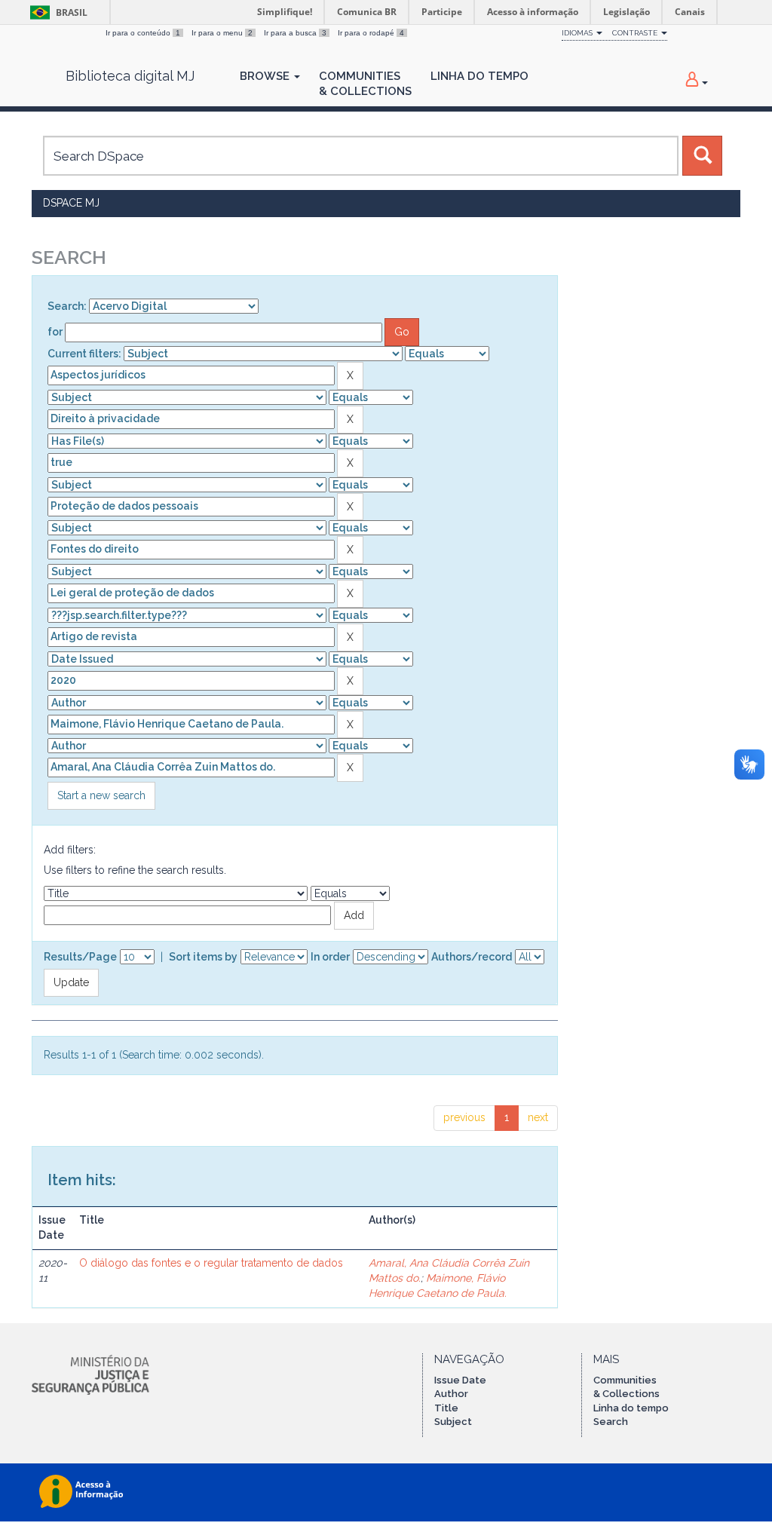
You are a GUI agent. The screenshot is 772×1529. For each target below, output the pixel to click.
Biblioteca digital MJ (130, 76)
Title (446, 1408)
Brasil (56, 12)
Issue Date (460, 1380)
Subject (453, 1421)
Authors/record (471, 957)
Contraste (636, 33)
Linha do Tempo (479, 76)
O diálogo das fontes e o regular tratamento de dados (211, 1263)
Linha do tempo (631, 1408)
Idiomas (578, 33)
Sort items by (203, 957)
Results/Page (80, 957)
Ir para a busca (295, 33)
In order (330, 957)
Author (451, 1393)
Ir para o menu (222, 33)
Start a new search (101, 795)
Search (610, 1421)
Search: (67, 306)
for (55, 332)
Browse (266, 76)
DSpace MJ (71, 203)
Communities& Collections (365, 83)
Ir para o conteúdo (143, 33)
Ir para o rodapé (371, 33)
